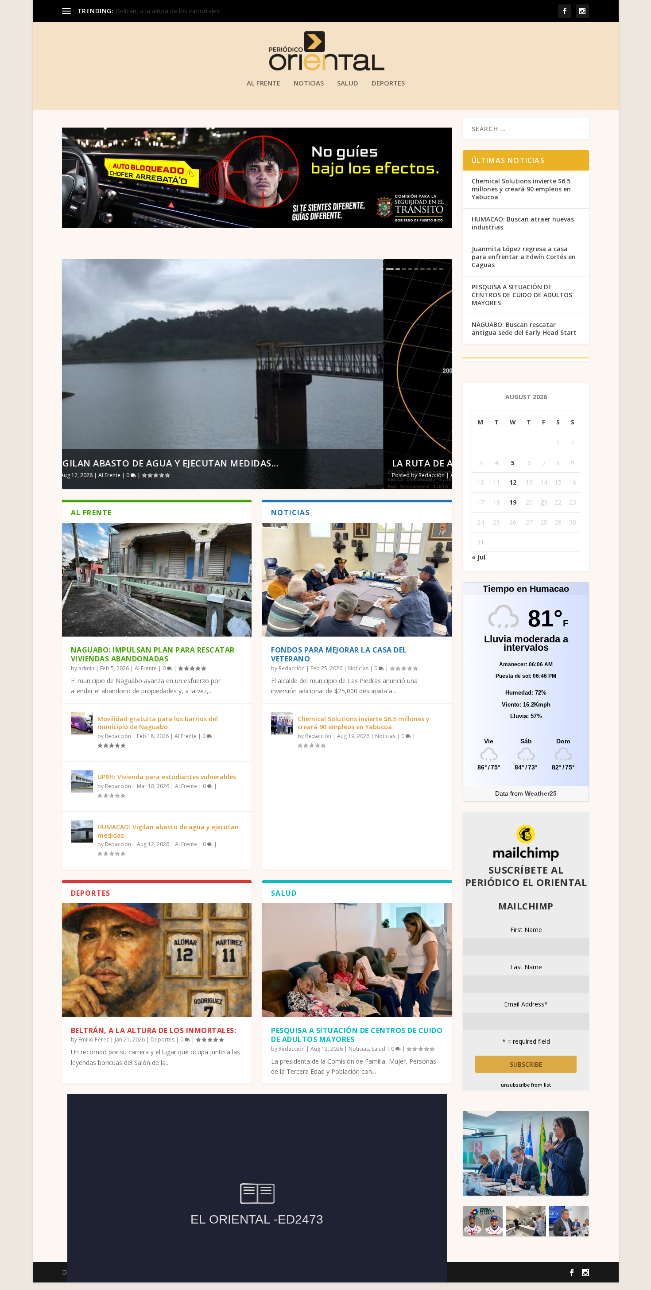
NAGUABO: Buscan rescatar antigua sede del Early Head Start (524, 328)
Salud (347, 83)
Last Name (526, 967)
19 (512, 502)
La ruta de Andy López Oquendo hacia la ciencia (193, 463)
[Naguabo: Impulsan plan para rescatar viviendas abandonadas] (157, 580)
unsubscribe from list (526, 1085)
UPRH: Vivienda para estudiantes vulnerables (166, 777)
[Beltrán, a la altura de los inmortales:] (157, 960)
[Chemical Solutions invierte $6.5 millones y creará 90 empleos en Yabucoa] (282, 723)
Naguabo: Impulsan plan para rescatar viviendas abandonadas (153, 654)
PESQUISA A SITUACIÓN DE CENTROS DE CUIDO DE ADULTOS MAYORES (356, 1035)
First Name (526, 929)
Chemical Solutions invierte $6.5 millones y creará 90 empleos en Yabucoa (364, 723)
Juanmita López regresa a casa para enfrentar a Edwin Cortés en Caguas (524, 257)
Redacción (110, 475)
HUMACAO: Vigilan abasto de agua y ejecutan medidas (168, 831)
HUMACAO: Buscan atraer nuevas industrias (523, 223)
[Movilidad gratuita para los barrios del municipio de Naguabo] (82, 723)
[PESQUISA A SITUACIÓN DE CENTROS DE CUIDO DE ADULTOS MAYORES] (357, 960)
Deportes (388, 83)
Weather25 (541, 793)
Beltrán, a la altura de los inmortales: (153, 1030)
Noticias (309, 83)
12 (512, 482)
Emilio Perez (93, 1039)
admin (86, 668)
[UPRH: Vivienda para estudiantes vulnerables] (82, 781)
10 (441, 269)
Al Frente (263, 83)
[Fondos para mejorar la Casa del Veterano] (357, 580)
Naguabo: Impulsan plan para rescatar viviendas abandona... (201, 11)
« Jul (478, 557)
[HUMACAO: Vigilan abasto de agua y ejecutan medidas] (82, 831)
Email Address (526, 1004)
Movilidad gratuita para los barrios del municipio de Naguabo (157, 723)
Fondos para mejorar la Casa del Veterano (339, 654)
